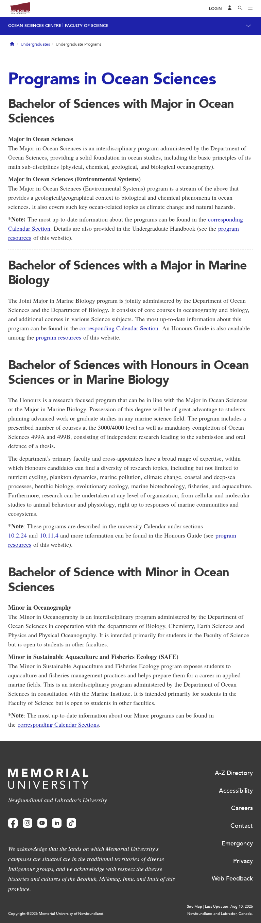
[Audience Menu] (229, 8)
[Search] (240, 8)
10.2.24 (17, 535)
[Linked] (57, 823)
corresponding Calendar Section (119, 328)
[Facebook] (13, 823)
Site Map (194, 906)
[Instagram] (27, 823)
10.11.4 (49, 535)
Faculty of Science (86, 25)
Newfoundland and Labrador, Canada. (220, 913)
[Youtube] (42, 823)
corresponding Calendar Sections (58, 724)
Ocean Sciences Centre (34, 25)
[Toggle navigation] (250, 8)
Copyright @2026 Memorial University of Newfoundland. (56, 913)
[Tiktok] (71, 823)
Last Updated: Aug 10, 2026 (229, 906)
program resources (58, 337)
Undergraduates (35, 44)
